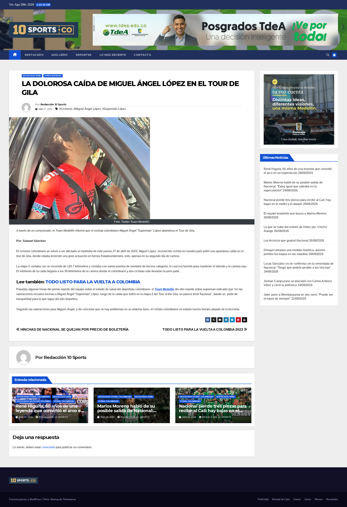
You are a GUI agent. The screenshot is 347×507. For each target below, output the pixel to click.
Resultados (332, 499)
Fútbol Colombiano (64, 401)
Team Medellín (164, 289)
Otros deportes (53, 76)
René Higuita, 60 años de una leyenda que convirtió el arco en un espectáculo (49, 410)
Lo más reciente (113, 54)
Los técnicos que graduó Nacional (286, 240)
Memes (319, 499)
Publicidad (263, 499)
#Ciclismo (65, 108)
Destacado (34, 54)
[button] (327, 54)
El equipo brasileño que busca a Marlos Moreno (295, 213)
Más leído (60, 54)
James (307, 499)
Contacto (142, 54)
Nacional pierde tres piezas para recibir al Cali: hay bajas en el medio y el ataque (213, 410)
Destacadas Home (32, 76)
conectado (48, 447)
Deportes (84, 54)
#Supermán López (114, 108)
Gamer (297, 499)
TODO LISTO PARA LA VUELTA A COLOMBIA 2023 (203, 329)
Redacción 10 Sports (53, 104)
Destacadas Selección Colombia (33, 401)
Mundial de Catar (281, 499)
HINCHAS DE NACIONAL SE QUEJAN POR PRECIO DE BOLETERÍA (74, 329)
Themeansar (69, 499)
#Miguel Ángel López (87, 108)
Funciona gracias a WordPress (25, 499)
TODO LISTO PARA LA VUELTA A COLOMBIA (92, 281)
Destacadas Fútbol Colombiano (33, 397)
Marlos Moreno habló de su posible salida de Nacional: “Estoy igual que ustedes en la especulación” (293, 186)
